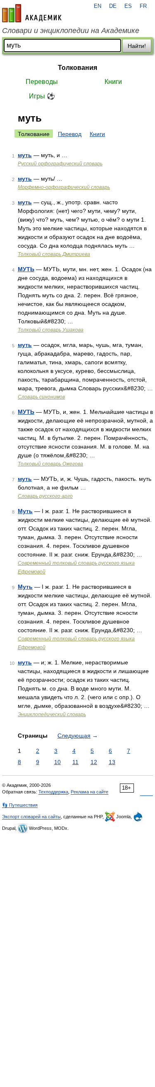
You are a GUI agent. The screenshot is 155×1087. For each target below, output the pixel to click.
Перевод (69, 134)
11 (75, 762)
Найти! (137, 46)
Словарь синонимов (41, 397)
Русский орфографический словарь (60, 164)
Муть (25, 511)
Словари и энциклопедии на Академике (70, 30)
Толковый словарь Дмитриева (54, 254)
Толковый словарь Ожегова (50, 464)
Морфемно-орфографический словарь (64, 187)
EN (97, 6)
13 (112, 762)
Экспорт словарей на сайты (31, 816)
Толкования (77, 67)
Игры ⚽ (42, 96)
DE (113, 6)
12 (94, 762)
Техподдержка (53, 791)
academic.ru (32, 13)
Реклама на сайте (89, 791)
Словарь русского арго (45, 496)
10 (57, 762)
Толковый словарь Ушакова (50, 330)
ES (128, 6)
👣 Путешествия (20, 805)
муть (25, 155)
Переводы (42, 81)
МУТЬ (26, 269)
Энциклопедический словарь (52, 714)
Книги (113, 81)
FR (143, 6)
